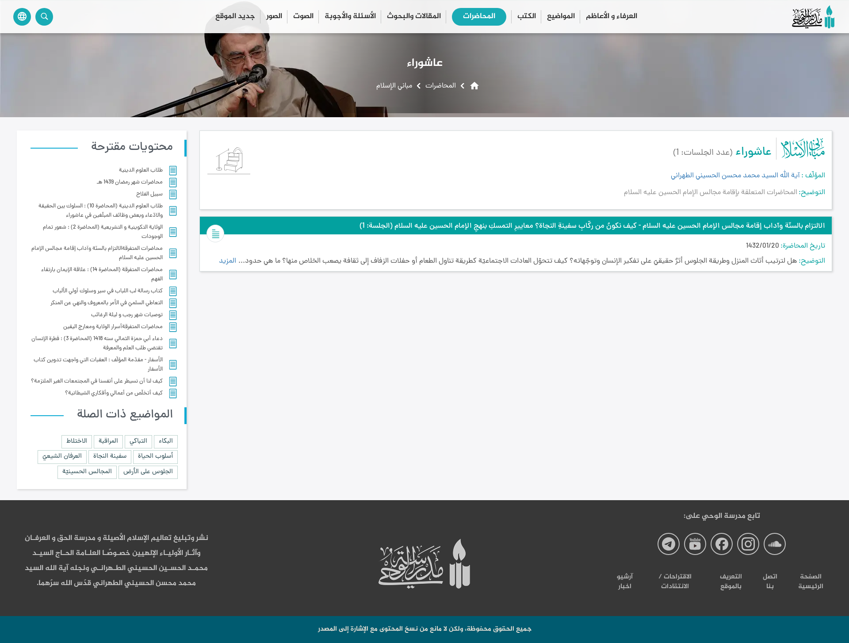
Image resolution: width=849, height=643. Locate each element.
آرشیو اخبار (625, 581)
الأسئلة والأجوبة (350, 16)
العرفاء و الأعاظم (611, 16)
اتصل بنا (770, 581)
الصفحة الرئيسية (810, 581)
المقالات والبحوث (414, 16)
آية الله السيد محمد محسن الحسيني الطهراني (735, 175)
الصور (274, 16)
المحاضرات (479, 16)
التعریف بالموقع (731, 581)
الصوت (303, 16)
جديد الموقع (235, 16)
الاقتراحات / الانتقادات (675, 581)
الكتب (526, 16)
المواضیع (561, 16)
